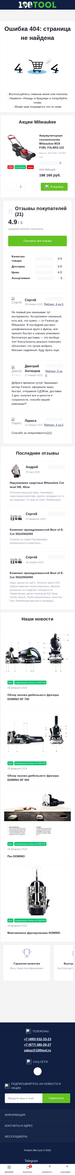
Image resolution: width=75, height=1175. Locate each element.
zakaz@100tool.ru (37, 1050)
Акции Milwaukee (37, 121)
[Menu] (5, 5)
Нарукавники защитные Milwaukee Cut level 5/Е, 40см (37, 485)
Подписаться (56, 1098)
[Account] (71, 5)
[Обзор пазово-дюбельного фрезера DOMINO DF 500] (37, 733)
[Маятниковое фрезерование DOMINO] (37, 890)
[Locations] (63, 5)
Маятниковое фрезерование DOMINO (33, 932)
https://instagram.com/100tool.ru (38, 1071)
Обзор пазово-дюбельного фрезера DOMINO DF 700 (33, 697)
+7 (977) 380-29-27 (37, 1044)
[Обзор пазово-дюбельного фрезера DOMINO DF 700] (37, 652)
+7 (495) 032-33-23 (37, 1039)
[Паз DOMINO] (37, 814)
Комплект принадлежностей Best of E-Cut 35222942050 (37, 531)
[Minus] (12, 186)
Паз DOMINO (16, 856)
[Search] (12, 5)
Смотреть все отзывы (38, 240)
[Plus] (29, 186)
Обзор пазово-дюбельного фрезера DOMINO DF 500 (33, 777)
